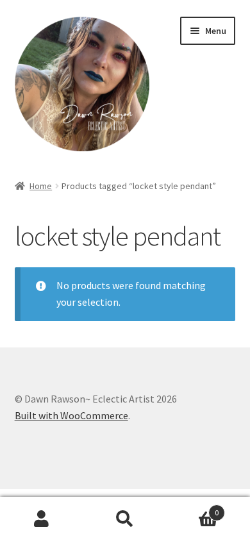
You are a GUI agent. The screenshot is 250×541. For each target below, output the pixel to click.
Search (125, 519)
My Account (41, 519)
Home (40, 186)
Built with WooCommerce (71, 415)
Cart (193, 508)
